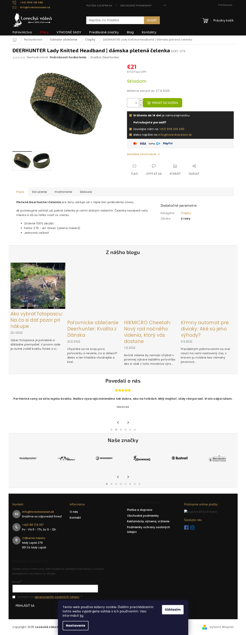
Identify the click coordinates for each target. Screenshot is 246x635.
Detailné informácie (141, 154)
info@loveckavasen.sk (175, 135)
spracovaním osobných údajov (57, 597)
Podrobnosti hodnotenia (68, 57)
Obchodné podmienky (136, 5)
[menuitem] (22, 32)
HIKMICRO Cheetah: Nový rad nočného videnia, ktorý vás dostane (147, 332)
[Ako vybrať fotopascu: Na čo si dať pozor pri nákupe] (38, 285)
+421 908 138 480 (172, 129)
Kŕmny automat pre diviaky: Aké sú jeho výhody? (205, 329)
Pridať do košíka (165, 103)
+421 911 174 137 (33, 525)
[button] (111, 430)
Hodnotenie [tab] (63, 192)
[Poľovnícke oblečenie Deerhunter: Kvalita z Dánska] (94, 290)
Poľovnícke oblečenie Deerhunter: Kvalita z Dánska (92, 329)
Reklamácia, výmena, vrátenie (148, 521)
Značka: (104, 57)
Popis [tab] (20, 192)
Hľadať (152, 20)
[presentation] (118, 422)
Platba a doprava (99, 5)
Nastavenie (75, 625)
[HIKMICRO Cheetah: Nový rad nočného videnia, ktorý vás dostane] (151, 290)
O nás (74, 512)
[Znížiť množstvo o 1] (141, 105)
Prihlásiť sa (25, 605)
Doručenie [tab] (39, 192)
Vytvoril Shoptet (222, 627)
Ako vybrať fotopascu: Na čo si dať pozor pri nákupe (37, 320)
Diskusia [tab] (86, 192)
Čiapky (186, 213)
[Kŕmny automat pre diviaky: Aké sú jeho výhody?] (208, 290)
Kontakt (75, 518)
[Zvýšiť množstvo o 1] (141, 100)
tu (81, 615)
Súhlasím (173, 609)
